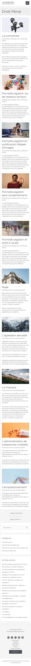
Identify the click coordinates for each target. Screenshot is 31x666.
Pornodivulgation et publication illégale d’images (14, 144)
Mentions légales (15, 648)
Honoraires (15, 643)
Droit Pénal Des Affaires (9, 545)
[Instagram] (22, 637)
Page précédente (15, 513)
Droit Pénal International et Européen (14, 548)
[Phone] (12, 637)
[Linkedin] (19, 637)
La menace (9, 387)
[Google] (15, 637)
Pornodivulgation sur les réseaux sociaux (14, 617)
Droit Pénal (5, 39)
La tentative (5, 612)
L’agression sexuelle (14, 335)
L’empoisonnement (14, 487)
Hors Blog (13, 39)
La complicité (10, 35)
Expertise (15, 642)
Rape (5, 287)
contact (15, 651)
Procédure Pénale (7, 551)
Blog (15, 646)
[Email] (8, 637)
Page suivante (15, 519)
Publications (15, 645)
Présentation (15, 640)
